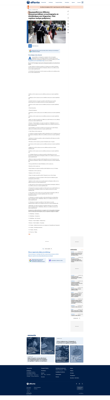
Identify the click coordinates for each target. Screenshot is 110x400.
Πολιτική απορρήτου (37, 387)
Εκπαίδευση (51, 2)
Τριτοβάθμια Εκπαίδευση (60, 372)
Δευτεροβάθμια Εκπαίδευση (31, 373)
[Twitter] (68, 21)
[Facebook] (68, 18)
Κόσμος (71, 368)
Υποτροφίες (28, 376)
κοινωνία (32, 335)
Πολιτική (57, 376)
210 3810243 (79, 388)
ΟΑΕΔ (45, 374)
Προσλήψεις (48, 374)
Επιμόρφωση (72, 375)
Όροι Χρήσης (29, 387)
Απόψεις (71, 370)
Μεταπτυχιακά (58, 374)
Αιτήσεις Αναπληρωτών (59, 369)
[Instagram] (79, 384)
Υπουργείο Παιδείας (59, 2)
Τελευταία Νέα (43, 2)
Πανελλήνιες (67, 2)
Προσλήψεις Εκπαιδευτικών (61, 368)
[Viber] (68, 27)
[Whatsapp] (68, 30)
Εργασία (73, 2)
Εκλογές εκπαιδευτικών (35, 376)
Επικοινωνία (29, 388)
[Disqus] (48, 277)
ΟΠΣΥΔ (65, 369)
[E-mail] (68, 33)
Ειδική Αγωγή (36, 374)
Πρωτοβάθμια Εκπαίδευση (31, 372)
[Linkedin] (68, 24)
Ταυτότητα (35, 388)
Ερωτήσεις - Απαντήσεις (74, 377)
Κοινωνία (79, 2)
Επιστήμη (72, 373)
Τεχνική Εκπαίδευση (30, 374)
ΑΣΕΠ (42, 374)
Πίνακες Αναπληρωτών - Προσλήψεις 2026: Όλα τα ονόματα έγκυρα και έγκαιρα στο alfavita (43, 254)
